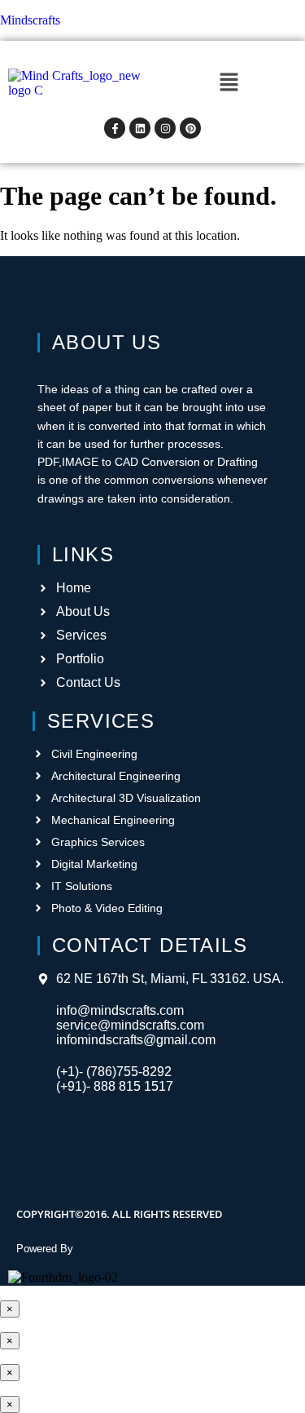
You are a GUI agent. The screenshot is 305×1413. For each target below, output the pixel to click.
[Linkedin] (139, 128)
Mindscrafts (30, 20)
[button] (228, 83)
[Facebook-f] (114, 128)
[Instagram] (165, 128)
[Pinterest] (190, 128)
